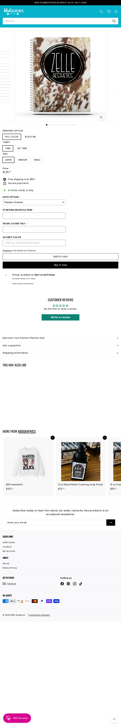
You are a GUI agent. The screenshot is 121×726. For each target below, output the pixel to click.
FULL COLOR (11, 136)
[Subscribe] (110, 522)
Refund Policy (10, 567)
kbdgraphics (27, 431)
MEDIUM (22, 159)
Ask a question (12, 345)
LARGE (8, 159)
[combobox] (60, 21)
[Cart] (108, 11)
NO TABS (22, 148)
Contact (7, 546)
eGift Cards (9, 542)
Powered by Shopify (39, 615)
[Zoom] (101, 117)
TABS (8, 148)
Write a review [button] (60, 317)
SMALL (37, 159)
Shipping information (15, 352)
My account (9, 551)
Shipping (7, 250)
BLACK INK (30, 136)
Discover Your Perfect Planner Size (24, 338)
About (6, 563)
